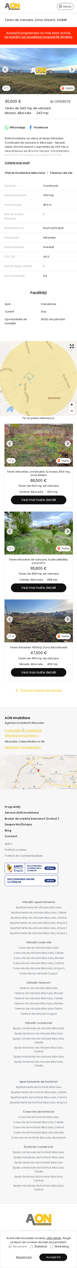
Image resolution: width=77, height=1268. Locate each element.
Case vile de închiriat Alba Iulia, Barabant (38, 1137)
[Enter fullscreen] (72, 346)
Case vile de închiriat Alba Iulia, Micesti (38, 1132)
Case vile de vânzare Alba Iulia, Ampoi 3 (39, 968)
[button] (5, 69)
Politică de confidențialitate (24, 856)
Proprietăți (13, 807)
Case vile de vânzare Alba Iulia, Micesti (38, 958)
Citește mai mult (17, 163)
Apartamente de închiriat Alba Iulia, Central (38, 1097)
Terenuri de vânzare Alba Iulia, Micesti (38, 993)
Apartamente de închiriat (38, 1082)
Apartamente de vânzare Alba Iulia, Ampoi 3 (38, 923)
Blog (8, 830)
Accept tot (53, 1257)
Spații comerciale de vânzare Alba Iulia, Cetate (38, 1040)
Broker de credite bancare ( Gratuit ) (32, 819)
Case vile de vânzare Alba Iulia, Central (38, 963)
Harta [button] (69, 88)
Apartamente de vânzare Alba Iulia (38, 907)
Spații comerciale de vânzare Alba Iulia (38, 1028)
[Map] (38, 378)
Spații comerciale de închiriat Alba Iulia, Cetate (38, 1169)
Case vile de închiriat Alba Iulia (38, 1117)
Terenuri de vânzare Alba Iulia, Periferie (38, 1003)
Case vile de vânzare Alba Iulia (38, 947)
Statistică (40, 1246)
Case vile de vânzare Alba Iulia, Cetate (38, 953)
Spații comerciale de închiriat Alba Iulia (38, 1152)
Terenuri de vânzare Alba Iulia (38, 988)
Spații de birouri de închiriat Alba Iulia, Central (38, 1178)
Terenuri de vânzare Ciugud (38, 1014)
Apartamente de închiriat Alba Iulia (38, 1087)
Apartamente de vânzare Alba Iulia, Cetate (38, 912)
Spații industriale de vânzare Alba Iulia (38, 1056)
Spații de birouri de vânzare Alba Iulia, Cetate (38, 1063)
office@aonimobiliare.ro (22, 735)
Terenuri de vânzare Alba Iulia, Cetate (38, 998)
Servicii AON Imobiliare (22, 813)
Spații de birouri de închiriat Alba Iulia (38, 1162)
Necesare (20, 1246)
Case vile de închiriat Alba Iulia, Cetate (38, 1122)
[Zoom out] (72, 411)
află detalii (54, 1238)
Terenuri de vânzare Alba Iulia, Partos (38, 1008)
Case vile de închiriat (38, 1112)
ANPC (8, 844)
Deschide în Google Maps (23, 747)
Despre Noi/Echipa (18, 824)
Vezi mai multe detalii (38, 499)
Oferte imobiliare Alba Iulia (25, 173)
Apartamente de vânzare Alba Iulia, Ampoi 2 (38, 933)
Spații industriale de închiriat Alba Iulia (38, 1157)
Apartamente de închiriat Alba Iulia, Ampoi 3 (38, 1102)
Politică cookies (16, 850)
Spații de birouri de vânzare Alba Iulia (38, 1033)
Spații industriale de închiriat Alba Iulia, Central (38, 1187)
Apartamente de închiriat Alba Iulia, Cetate (38, 1092)
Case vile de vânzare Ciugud (38, 973)
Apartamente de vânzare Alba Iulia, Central (38, 917)
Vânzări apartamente (38, 902)
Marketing (62, 1246)
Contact (11, 836)
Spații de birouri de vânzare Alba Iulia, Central (38, 1049)
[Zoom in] (72, 404)
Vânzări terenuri (39, 983)
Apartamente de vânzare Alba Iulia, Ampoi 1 (38, 928)
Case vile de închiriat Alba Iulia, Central (38, 1127)
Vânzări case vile (38, 942)
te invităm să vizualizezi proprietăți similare (38, 37)
